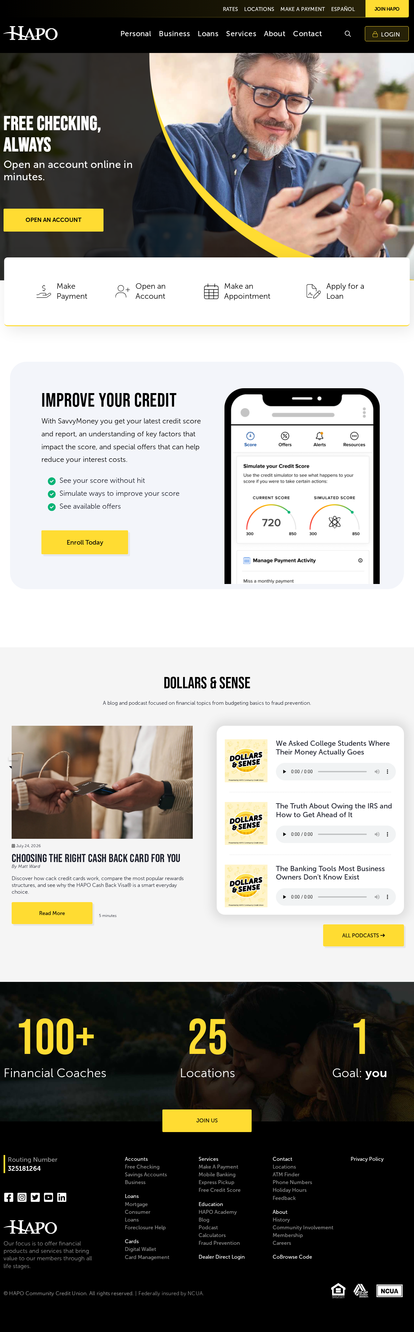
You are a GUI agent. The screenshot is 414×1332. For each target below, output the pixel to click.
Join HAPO (387, 9)
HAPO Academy (218, 1212)
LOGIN (390, 34)
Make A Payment (218, 1167)
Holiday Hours (290, 1190)
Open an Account (151, 291)
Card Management (147, 1257)
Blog (204, 1220)
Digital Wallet (140, 1249)
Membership (288, 1235)
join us (207, 1121)
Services (208, 1159)
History (281, 1220)
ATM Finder (286, 1174)
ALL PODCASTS (361, 935)
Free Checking (142, 1167)
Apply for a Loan (345, 291)
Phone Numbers (292, 1182)
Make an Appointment (247, 291)
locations (259, 9)
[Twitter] (35, 1197)
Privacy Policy (367, 1159)
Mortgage (136, 1204)
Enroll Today (85, 542)
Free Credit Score (220, 1190)
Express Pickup (216, 1182)
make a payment (302, 9)
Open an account (54, 220)
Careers (282, 1243)
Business (135, 1182)
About (280, 1212)
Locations (284, 1167)
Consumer (137, 1212)
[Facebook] (8, 1197)
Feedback (284, 1198)
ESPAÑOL (343, 9)
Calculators (212, 1235)
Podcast (208, 1227)
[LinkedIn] (61, 1197)
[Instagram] (22, 1197)
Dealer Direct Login (222, 1257)
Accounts (136, 1159)
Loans (132, 1196)
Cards (132, 1241)
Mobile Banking (217, 1174)
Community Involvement (303, 1227)
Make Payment (72, 291)
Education (211, 1204)
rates (230, 9)
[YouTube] (48, 1197)
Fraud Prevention (219, 1243)
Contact (282, 1159)
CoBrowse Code (292, 1257)
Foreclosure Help (145, 1227)
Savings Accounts (146, 1174)
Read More (52, 913)
